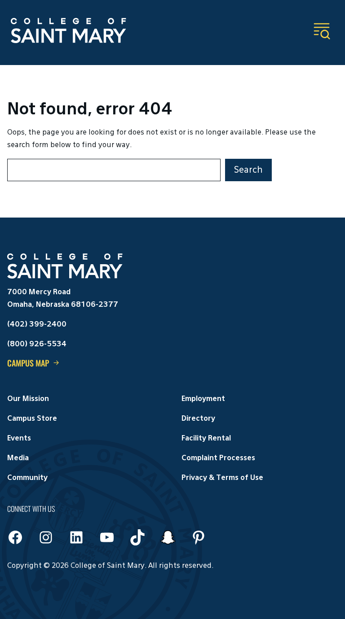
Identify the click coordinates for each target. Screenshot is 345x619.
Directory (198, 419)
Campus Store (32, 419)
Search (248, 170)
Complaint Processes (218, 458)
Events (19, 438)
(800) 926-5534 (36, 344)
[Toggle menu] (321, 31)
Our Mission (28, 399)
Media (18, 458)
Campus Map (28, 363)
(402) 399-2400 (36, 324)
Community (27, 478)
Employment (203, 399)
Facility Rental (206, 438)
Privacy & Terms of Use (222, 478)
